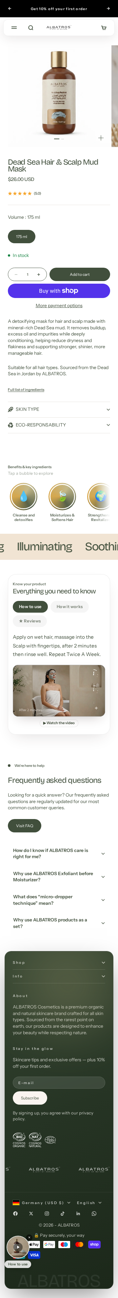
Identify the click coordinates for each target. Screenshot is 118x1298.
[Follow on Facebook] (15, 1213)
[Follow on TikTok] (62, 1213)
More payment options (59, 305)
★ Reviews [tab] (30, 621)
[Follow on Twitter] (31, 1213)
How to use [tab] (30, 606)
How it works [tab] (70, 606)
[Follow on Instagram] (46, 1213)
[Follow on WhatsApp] (94, 1213)
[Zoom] (101, 137)
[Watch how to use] (18, 1247)
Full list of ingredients (26, 389)
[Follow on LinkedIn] (78, 1213)
